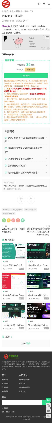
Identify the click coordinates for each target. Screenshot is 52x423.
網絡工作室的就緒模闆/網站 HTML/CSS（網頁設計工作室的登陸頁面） (38, 232)
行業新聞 (5, 387)
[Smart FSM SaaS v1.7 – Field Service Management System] (13, 251)
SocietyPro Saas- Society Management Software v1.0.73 (13, 295)
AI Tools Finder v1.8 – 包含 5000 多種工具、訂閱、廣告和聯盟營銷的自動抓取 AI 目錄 (38, 325)
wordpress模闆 (24, 387)
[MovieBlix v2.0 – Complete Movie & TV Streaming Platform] (38, 251)
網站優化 (5, 391)
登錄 (28, 343)
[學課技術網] (6, 4)
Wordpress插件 (24, 380)
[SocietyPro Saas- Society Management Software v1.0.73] (13, 281)
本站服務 (5, 383)
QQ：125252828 (8, 412)
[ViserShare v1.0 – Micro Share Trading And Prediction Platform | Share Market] (38, 281)
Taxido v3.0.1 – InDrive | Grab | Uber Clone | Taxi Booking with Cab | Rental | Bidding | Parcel (13, 325)
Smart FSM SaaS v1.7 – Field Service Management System (13, 265)
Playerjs (6, 210)
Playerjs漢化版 (30, 210)
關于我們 (5, 380)
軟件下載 (22, 391)
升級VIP (30, 69)
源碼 (20, 21)
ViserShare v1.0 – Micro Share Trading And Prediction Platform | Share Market (38, 295)
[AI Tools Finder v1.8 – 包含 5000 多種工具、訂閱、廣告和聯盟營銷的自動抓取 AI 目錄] (38, 311)
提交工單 (5, 408)
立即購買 (26, 75)
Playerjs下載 (17, 210)
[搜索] (39, 3)
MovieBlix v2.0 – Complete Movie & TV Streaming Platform (38, 265)
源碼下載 (22, 383)
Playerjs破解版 (8, 214)
